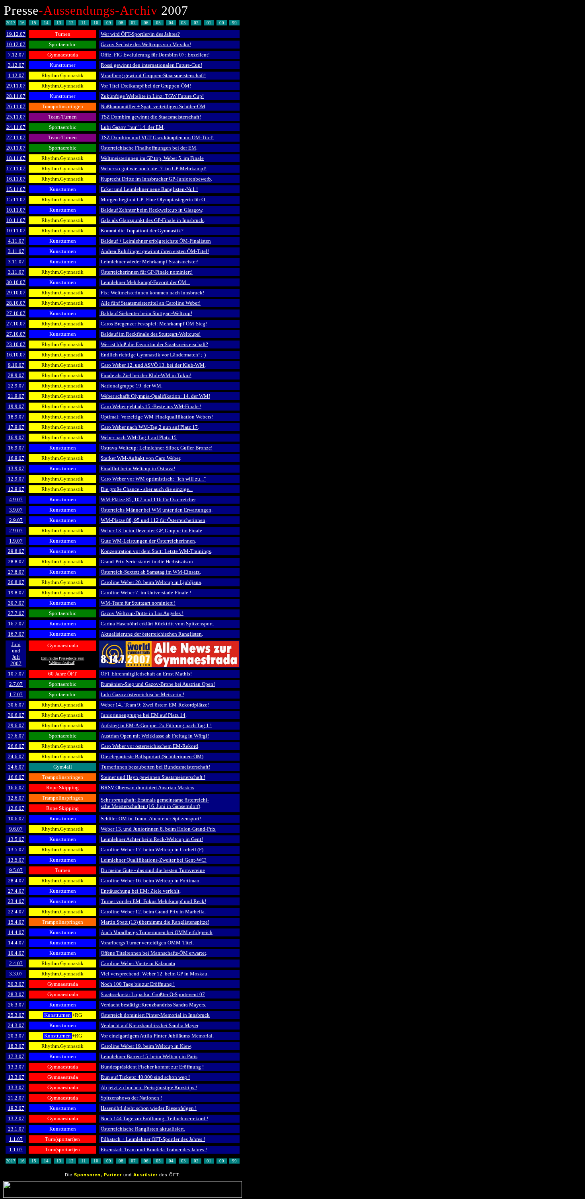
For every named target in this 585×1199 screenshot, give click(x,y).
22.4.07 (16, 912)
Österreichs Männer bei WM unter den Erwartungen (156, 510)
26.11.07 (15, 106)
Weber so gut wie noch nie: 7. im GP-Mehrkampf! (154, 168)
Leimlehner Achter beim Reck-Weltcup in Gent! (152, 839)
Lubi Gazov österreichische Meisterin (141, 694)
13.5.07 (16, 839)
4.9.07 (16, 499)
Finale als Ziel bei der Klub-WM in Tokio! (146, 375)
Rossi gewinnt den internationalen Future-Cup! (151, 65)
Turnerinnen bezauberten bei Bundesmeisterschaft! (155, 767)
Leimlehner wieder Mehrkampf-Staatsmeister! (150, 262)
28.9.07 (16, 375)
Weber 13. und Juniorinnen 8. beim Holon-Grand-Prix (158, 829)
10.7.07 (16, 674)
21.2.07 (16, 1098)
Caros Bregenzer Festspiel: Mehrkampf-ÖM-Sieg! (154, 324)
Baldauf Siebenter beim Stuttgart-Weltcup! (145, 313)
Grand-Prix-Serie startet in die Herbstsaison (147, 561)
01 (209, 23)
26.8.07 (16, 582)
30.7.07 (16, 603)
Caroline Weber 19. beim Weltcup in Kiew (146, 1046)
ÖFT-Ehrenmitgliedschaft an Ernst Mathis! (146, 674)
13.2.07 (16, 1118)
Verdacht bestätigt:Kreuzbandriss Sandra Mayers (153, 1005)
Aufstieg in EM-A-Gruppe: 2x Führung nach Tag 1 (155, 725)
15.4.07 (16, 922)
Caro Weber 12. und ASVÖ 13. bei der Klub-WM (153, 365)
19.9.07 (16, 406)
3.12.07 (16, 65)
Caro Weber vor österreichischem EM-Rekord (149, 746)
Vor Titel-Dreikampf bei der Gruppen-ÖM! (146, 86)
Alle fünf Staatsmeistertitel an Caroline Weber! (151, 303)
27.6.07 (16, 736)
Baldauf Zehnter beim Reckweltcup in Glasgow (151, 210)
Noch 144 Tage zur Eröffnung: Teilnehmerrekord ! (154, 1118)
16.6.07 (16, 777)
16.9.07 (16, 437)
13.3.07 (16, 1067)
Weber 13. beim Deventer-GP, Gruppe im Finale (151, 530)
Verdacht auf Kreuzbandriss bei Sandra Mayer (149, 1025)
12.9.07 (16, 479)
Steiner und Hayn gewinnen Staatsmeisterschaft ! (153, 777)
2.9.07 (16, 520)
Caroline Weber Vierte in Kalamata (138, 963)
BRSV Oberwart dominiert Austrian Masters (147, 787)
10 (96, 23)
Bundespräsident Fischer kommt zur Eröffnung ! (152, 1067)
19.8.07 (16, 593)
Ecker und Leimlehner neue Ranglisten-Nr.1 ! (149, 189)
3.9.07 (16, 510)
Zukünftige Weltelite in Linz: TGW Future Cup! (152, 96)
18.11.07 (15, 158)
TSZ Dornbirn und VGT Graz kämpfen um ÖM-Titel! (157, 137)
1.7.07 (16, 694)
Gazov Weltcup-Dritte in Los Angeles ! (142, 613)
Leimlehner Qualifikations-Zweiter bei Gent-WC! (154, 860)
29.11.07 (15, 86)
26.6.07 (16, 746)
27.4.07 (16, 891)
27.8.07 (16, 572)
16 (22, 23)
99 (234, 23)
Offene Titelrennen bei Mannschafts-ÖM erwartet (153, 953)
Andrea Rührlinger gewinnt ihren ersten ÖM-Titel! (155, 251)
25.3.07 (16, 1015)
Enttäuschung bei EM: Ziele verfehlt (140, 891)
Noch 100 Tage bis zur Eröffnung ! (138, 984)
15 (33, 23)
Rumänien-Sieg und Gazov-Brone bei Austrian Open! (158, 684)
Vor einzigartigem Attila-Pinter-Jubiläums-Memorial (157, 1036)
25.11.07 (15, 117)
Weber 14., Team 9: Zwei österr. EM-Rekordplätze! (155, 705)
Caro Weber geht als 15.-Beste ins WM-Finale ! (151, 406)
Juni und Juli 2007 (15, 653)
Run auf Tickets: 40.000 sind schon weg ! (145, 1077)
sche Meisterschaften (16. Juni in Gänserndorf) (150, 806)
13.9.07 (16, 468)
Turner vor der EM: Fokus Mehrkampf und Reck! (153, 901)
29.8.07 (16, 551)
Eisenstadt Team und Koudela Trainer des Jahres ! (154, 1149)
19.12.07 (15, 34)
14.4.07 (16, 932)
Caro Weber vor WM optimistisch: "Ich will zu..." (153, 479)
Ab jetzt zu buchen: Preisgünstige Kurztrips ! (149, 1087)
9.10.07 (16, 365)
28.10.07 (15, 303)
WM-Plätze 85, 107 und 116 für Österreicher (148, 499)
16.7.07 (16, 624)
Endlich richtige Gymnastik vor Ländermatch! (150, 355)
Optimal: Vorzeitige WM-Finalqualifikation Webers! (157, 417)
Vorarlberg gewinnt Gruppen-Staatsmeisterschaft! (153, 75)
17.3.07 (16, 1056)
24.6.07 (16, 756)
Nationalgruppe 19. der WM (131, 386)
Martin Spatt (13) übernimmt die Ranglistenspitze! (155, 922)
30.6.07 (16, 705)
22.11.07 (15, 137)
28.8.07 (16, 561)
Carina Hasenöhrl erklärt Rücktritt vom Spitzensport (157, 624)
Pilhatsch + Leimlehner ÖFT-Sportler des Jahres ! (153, 1139)
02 (196, 23)
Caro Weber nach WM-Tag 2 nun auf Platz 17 (149, 427)
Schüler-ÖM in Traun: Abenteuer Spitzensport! (151, 818)
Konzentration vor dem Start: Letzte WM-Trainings (156, 551)
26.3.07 (16, 1005)
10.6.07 (16, 818)
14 (46, 23)
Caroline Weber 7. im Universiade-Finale (144, 593)
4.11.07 (16, 241)
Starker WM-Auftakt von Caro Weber (140, 458)
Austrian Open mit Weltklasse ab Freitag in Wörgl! (155, 736)
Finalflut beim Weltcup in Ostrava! (138, 468)
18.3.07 (16, 1046)
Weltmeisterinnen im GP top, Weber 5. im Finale (152, 158)
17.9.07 (16, 427)
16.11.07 (15, 179)
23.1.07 (16, 1129)
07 (133, 23)
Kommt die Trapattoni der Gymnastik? (142, 231)
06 (146, 23)
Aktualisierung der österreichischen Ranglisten (151, 634)
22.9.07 (16, 386)
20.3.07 (16, 1036)
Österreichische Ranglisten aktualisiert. (143, 1129)
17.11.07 (15, 168)
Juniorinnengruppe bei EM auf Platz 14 (143, 715)
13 (59, 23)
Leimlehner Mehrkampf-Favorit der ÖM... (145, 282)
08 (121, 23)
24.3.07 (16, 1025)
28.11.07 (15, 96)
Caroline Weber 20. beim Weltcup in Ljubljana (151, 582)
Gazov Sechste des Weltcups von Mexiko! (146, 44)
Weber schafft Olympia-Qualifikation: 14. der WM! (155, 396)
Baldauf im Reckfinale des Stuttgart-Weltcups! (151, 334)
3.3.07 (16, 974)
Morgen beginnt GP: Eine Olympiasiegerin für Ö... (155, 199)
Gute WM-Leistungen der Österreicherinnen (148, 541)
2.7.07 (16, 684)
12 (71, 23)
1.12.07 (16, 75)
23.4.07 (16, 901)
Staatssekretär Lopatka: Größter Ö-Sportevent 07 (153, 994)
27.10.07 (15, 313)
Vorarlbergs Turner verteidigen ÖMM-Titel (147, 943)
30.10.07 (15, 282)
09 (108, 23)
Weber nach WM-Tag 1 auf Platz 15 (139, 437)
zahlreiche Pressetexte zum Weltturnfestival (63, 660)
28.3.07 (16, 994)
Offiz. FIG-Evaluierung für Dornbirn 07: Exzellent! (155, 55)
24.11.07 (15, 127)
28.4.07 (16, 881)
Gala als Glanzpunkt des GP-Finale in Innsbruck (152, 220)
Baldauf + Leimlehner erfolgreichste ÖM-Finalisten (156, 241)
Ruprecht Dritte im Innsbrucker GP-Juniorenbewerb (156, 179)
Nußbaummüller (118, 106)
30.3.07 (16, 984)
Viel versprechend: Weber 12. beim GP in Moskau (154, 974)
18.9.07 (16, 417)
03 (183, 23)
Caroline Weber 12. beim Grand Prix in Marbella (153, 912)
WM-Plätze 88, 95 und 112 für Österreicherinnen (153, 520)
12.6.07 (16, 798)
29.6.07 (16, 725)
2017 (11, 23)
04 (171, 23)
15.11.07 (15, 189)
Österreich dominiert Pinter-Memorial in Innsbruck (155, 1015)
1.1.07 (16, 1139)
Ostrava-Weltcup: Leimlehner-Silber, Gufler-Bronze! (157, 448)
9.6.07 (16, 829)
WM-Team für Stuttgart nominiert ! (138, 603)
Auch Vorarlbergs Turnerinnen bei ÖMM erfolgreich (157, 932)
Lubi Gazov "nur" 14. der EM (132, 127)
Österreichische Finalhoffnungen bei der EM (148, 148)
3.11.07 (16, 251)
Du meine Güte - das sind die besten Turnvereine (153, 870)
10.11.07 (15, 210)
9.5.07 (16, 870)
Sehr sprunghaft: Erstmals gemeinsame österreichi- (155, 800)
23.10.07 (15, 344)
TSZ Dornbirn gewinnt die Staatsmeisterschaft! (151, 117)
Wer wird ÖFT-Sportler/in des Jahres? (140, 34)
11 (83, 23)
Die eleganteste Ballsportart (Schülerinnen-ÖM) (152, 756)
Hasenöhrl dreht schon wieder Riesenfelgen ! (149, 1108)
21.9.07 (16, 396)
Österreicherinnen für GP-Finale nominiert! (147, 272)
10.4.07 (16, 953)
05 (158, 23)
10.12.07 (15, 44)
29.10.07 (15, 293)
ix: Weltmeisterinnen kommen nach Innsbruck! (153, 293)
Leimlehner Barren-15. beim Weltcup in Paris (149, 1056)
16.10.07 (15, 355)
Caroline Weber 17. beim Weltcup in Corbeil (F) (152, 850)
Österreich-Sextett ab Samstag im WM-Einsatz (150, 572)
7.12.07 (16, 55)
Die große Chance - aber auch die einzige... (147, 489)
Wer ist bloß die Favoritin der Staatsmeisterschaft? (154, 344)
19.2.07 (16, 1108)
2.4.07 (16, 963)
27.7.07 (16, 613)
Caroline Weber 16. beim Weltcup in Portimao (150, 881)
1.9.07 (16, 541)
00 (221, 23)
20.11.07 (15, 148)
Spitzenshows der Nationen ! (131, 1098)
